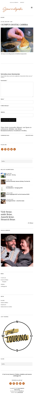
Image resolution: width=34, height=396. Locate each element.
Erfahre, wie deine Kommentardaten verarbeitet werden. (14, 129)
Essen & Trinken (4, 279)
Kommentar (4, 80)
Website (3, 112)
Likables (3, 284)
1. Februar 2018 (9, 193)
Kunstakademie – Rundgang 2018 (14, 187)
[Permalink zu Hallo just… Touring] (3, 175)
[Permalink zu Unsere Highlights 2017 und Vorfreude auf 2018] (3, 194)
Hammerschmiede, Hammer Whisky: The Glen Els (18, 181)
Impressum (3, 304)
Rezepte (4, 281)
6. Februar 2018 (9, 186)
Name (2, 99)
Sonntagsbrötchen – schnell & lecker (15, 200)
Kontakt (22, 2)
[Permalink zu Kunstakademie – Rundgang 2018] (3, 188)
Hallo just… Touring (11, 174)
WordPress (21, 391)
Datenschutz (17, 389)
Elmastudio (20, 392)
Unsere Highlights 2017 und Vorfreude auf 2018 (17, 194)
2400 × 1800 (9, 21)
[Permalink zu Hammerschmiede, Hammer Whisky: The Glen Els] (3, 181)
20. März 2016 (4, 21)
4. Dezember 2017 (9, 199)
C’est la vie (3, 277)
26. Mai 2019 (9, 173)
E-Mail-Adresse (5, 105)
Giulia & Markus (14, 2)
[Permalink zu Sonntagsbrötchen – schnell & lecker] (3, 201)
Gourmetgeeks (21, 388)
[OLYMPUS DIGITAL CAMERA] (17, 51)
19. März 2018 (9, 180)
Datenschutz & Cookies (6, 306)
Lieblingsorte (4, 286)
